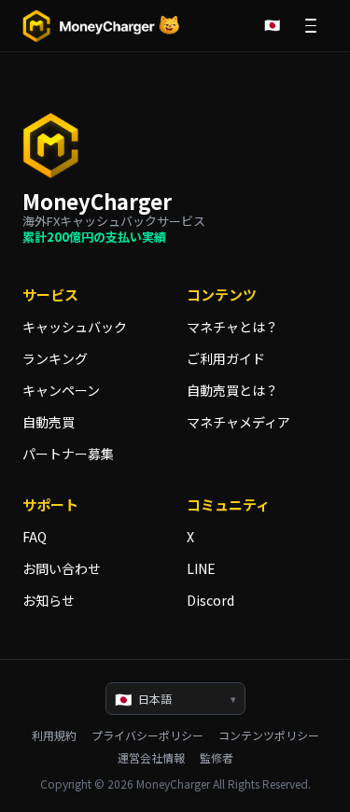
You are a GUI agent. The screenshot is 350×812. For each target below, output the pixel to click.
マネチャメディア (238, 421)
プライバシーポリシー (147, 735)
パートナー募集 (68, 453)
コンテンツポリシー (268, 735)
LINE (201, 568)
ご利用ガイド (226, 358)
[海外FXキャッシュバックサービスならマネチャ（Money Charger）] (101, 26)
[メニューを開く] (311, 26)
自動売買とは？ (232, 390)
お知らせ (48, 600)
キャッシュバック (74, 326)
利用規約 (54, 735)
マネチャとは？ (232, 326)
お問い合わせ (61, 568)
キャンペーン (61, 390)
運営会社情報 (151, 757)
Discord (210, 600)
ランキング (55, 358)
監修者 (216, 757)
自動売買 (48, 421)
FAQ (34, 536)
